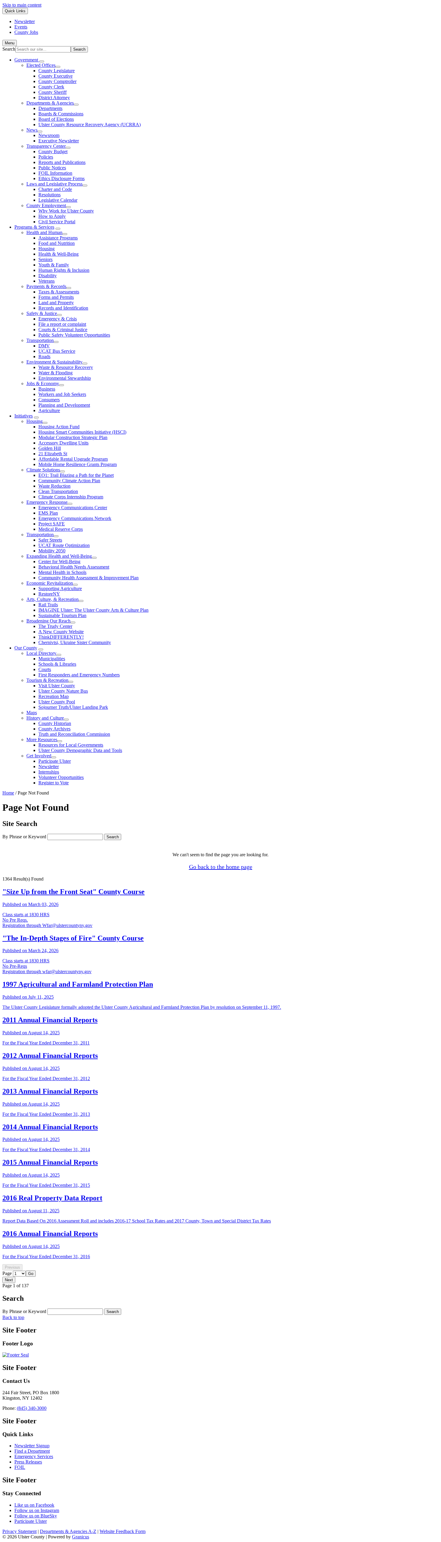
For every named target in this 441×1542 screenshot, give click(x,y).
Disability (47, 275)
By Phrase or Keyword (24, 836)
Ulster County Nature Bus (63, 691)
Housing (46, 248)
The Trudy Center (55, 626)
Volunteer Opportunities (61, 777)
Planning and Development (64, 405)
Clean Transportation (58, 491)
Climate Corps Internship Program (70, 496)
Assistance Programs (58, 237)
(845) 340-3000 (31, 1408)
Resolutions (49, 194)
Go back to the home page (220, 866)
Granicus (80, 1536)
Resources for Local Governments (70, 744)
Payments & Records (46, 286)
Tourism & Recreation (47, 680)
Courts (44, 669)
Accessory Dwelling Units (63, 442)
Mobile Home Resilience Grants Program (77, 464)
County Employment (46, 205)
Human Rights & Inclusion (63, 270)
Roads (44, 356)
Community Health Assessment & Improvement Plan (88, 577)
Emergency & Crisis (57, 318)
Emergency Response (47, 502)
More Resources (41, 739)
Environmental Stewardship (64, 378)
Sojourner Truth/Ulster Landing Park (73, 707)
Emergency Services (33, 1456)
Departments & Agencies (50, 102)
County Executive (55, 76)
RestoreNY (49, 593)
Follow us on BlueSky (35, 1515)
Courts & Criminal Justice (62, 329)
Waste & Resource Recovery (65, 367)
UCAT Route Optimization (64, 545)
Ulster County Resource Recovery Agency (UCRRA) (89, 124)
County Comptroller (57, 81)
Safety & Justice (41, 313)
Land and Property (56, 302)
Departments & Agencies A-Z (68, 1531)
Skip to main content (21, 4)
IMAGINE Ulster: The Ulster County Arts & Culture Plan (93, 610)
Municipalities (51, 658)
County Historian (54, 723)
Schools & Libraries (57, 664)
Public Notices (52, 167)
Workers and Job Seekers (62, 394)
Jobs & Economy (42, 383)
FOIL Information (55, 173)
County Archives (54, 728)
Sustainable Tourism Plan (62, 615)
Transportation (40, 340)
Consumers (49, 399)
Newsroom (48, 135)
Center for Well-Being (59, 561)
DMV (44, 345)
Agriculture (49, 410)
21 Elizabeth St (52, 453)
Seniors (45, 259)
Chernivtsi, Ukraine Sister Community (74, 642)
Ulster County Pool (56, 701)
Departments (50, 108)
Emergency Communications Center (72, 507)
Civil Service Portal (56, 221)
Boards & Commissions (60, 113)
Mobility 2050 (51, 550)
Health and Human (44, 232)
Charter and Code (55, 189)
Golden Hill (49, 448)
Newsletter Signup (32, 1445)
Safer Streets (50, 539)
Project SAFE (51, 523)
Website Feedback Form (123, 1531)
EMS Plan (48, 512)
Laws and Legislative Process (54, 183)
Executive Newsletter (58, 140)
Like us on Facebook (34, 1505)
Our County (25, 647)
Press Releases (28, 1461)
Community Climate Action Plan (69, 480)
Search (8, 49)
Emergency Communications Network (74, 518)
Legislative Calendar (57, 200)
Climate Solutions (43, 469)
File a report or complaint (62, 324)
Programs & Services (34, 227)
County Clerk (51, 86)
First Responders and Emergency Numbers (79, 674)
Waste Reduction (54, 486)
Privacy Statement (19, 1531)
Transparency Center (46, 146)
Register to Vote (53, 782)
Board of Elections (56, 119)
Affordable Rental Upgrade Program (73, 459)
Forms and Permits (56, 297)
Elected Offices (41, 65)
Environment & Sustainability (54, 361)
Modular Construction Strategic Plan (72, 437)
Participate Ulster (54, 761)
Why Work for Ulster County (66, 210)
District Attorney (54, 97)
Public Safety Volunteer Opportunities (74, 334)
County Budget (53, 151)
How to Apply (52, 216)
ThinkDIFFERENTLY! (61, 637)
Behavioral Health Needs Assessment (73, 566)
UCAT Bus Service (56, 351)
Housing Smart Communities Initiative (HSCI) (82, 432)
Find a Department (32, 1451)
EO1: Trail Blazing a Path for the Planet (76, 475)
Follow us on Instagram (36, 1510)
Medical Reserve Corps (60, 529)
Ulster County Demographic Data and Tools (80, 750)
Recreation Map (53, 696)
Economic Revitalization (49, 583)
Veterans (46, 281)
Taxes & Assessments (58, 291)
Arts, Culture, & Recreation (52, 599)
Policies (45, 156)
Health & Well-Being (58, 254)
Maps (31, 712)
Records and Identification (63, 307)
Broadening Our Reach (48, 620)
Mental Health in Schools (62, 572)
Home (8, 792)
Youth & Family (53, 264)
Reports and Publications (62, 162)
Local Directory (41, 653)
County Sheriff (52, 92)
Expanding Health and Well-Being (59, 556)
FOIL (19, 1467)
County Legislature (56, 70)
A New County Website (61, 631)
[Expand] (41, 61)
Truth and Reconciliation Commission (74, 734)
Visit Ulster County (56, 685)
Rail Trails (48, 604)
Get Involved (38, 755)
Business (46, 388)
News (32, 129)
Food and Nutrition (56, 243)
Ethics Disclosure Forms (61, 178)
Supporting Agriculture (60, 588)
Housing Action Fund (59, 426)
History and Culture (45, 717)
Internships (48, 771)
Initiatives (23, 415)
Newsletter (48, 766)
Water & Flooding (55, 372)
